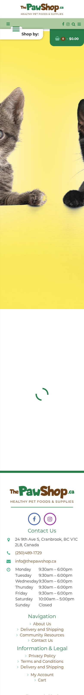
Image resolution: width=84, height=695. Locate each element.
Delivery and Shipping (42, 629)
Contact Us (42, 640)
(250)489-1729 (28, 553)
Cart (42, 680)
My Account (42, 674)
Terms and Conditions (42, 661)
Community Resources (42, 635)
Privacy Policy (42, 656)
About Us (42, 624)
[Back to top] (77, 674)
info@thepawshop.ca (35, 561)
